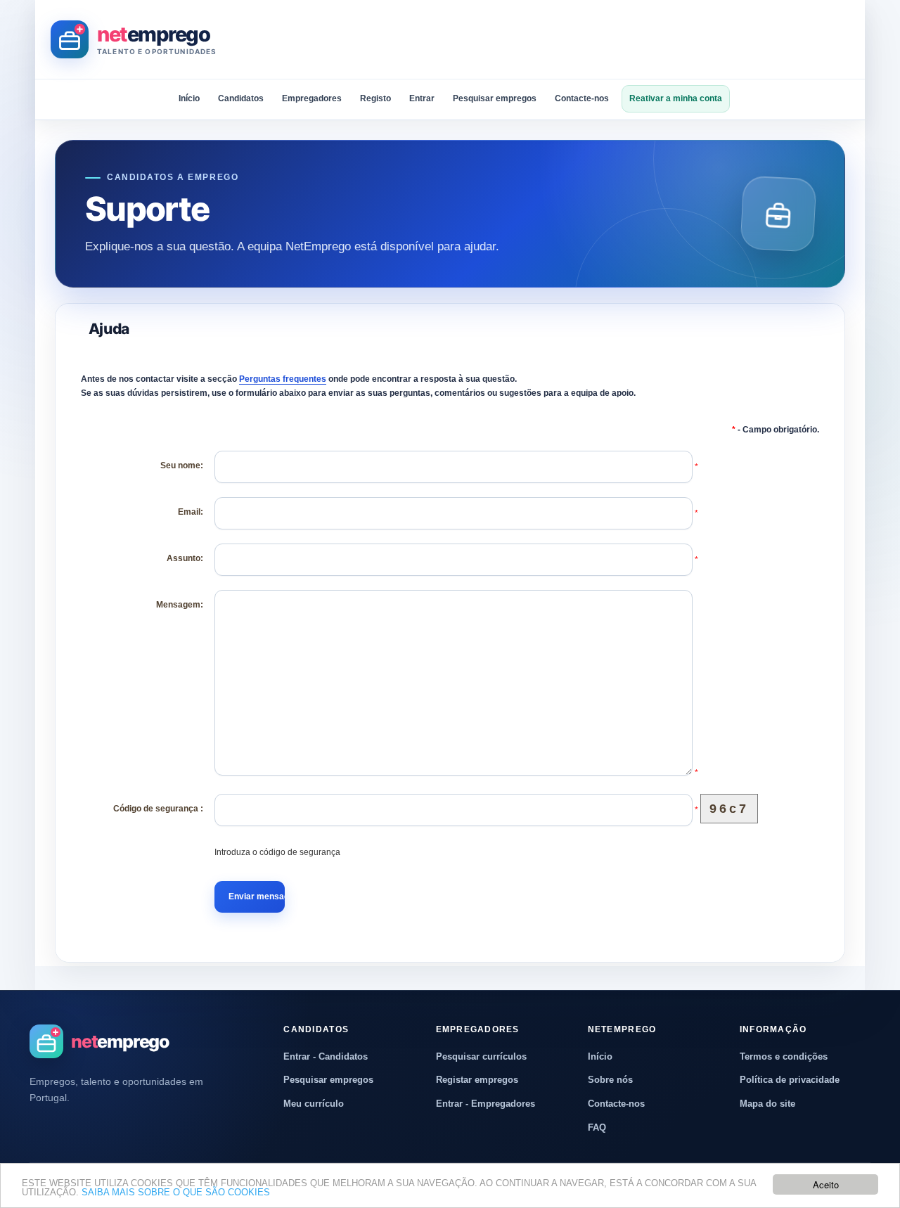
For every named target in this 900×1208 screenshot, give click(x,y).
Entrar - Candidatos (325, 1056)
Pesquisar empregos (494, 98)
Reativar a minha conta (675, 98)
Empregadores (312, 98)
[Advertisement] (593, 39)
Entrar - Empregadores (485, 1103)
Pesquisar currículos (481, 1056)
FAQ (597, 1127)
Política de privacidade (790, 1079)
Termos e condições (784, 1056)
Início (189, 98)
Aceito (826, 1184)
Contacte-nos (582, 98)
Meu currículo (313, 1103)
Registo (375, 98)
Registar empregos (477, 1079)
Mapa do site (767, 1103)
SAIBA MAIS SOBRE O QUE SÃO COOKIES (176, 1192)
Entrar (422, 98)
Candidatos (241, 98)
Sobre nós (610, 1079)
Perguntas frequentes (282, 379)
